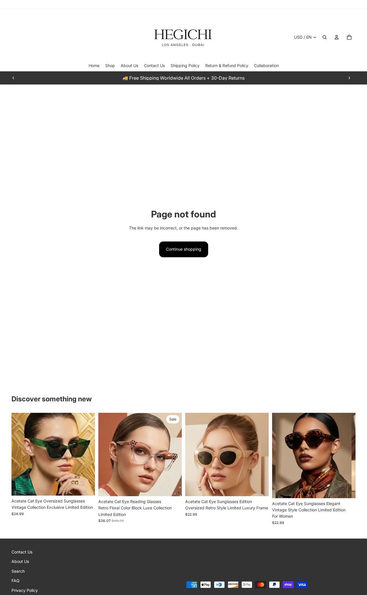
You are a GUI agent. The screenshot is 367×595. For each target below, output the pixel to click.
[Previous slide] (13, 78)
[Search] (324, 37)
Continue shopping (183, 249)
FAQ (15, 580)
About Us (20, 561)
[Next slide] (349, 78)
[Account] (336, 37)
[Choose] (86, 487)
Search (18, 571)
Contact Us (21, 551)
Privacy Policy (24, 590)
